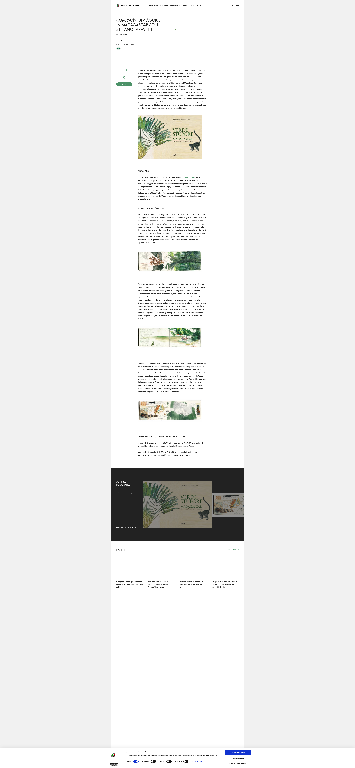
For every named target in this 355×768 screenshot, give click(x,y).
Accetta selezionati (238, 758)
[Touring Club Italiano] (127, 5)
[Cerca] (233, 5)
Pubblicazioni (174, 5)
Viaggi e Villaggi (187, 5)
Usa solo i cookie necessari (238, 763)
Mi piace (124, 84)
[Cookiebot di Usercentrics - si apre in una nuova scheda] (113, 764)
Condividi (120, 70)
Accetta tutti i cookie (238, 752)
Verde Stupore (189, 177)
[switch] (153, 761)
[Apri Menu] (237, 5)
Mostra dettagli (197, 761)
